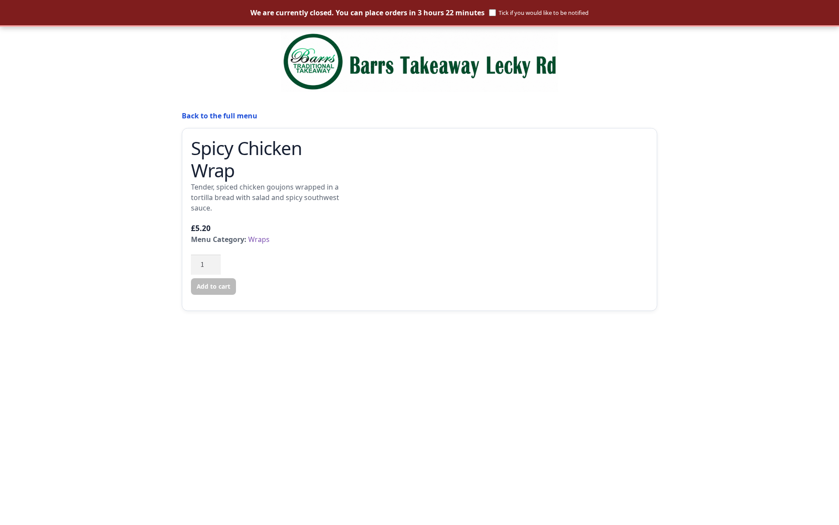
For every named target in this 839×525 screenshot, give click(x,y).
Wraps (259, 239)
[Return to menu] (419, 62)
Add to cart (213, 286)
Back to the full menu (219, 116)
